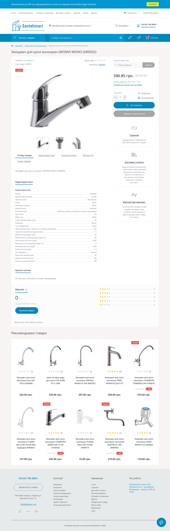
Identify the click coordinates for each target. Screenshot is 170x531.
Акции (85, 13)
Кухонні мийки (59, 490)
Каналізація (58, 499)
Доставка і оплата (63, 13)
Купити (148, 65)
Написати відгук (26, 310)
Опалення (57, 487)
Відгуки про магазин (134, 202)
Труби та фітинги (60, 502)
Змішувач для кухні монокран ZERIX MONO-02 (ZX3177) (114, 380)
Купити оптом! (68, 155)
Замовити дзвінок (148, 27)
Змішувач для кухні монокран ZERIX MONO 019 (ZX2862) (144, 442)
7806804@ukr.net (28, 504)
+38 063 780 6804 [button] (27, 478)
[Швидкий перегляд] (32, 341)
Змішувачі (19, 46)
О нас (13, 13)
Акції (93, 511)
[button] (71, 25)
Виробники (96, 508)
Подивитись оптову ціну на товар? (128, 85)
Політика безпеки (26, 13)
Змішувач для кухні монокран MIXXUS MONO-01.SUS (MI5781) (85, 380)
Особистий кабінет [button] (151, 13)
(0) (92, 60)
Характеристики (46, 155)
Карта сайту (96, 505)
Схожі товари (24, 161)
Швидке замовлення (134, 114)
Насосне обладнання (62, 493)
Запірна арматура (60, 496)
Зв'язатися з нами (28, 487)
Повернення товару (99, 502)
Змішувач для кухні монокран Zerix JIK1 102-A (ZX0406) (26, 380)
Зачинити (153, 4)
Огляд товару (24, 155)
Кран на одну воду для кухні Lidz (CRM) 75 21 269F (55, 380)
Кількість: (118, 93)
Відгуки (94, 13)
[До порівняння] (36, 341)
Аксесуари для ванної (62, 505)
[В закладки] (39, 341)
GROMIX (102, 64)
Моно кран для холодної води (35, 46)
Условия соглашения (44, 13)
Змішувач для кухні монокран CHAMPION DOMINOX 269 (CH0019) (144, 380)
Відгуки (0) (88, 155)
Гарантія (76, 13)
